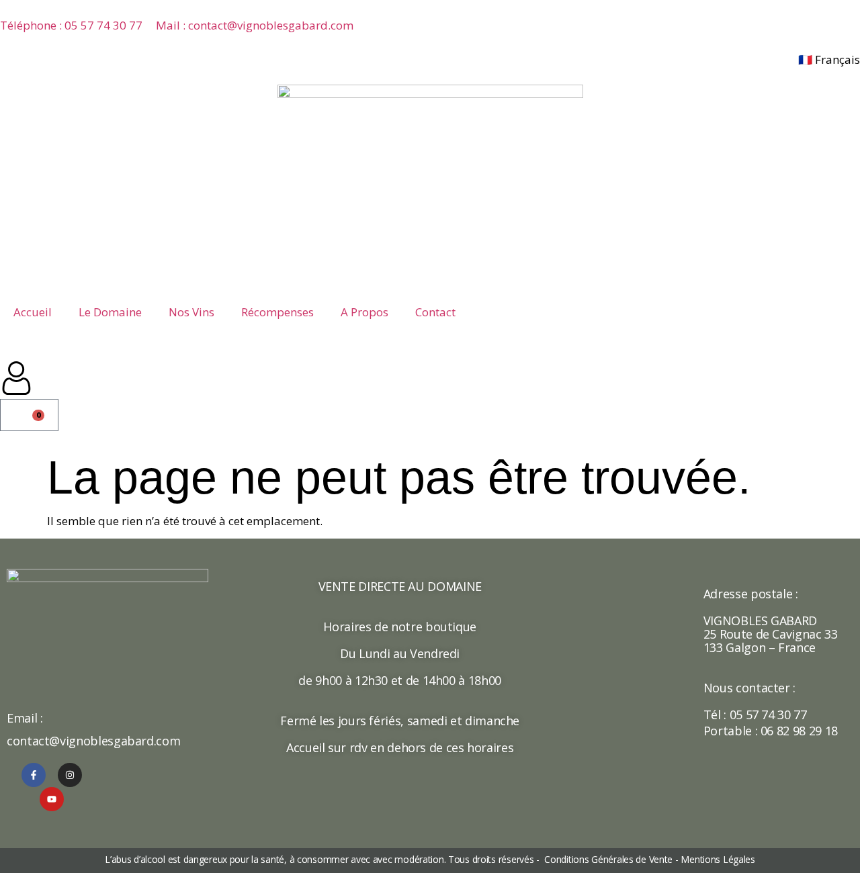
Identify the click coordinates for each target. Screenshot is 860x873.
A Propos (364, 312)
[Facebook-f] (34, 775)
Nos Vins (191, 312)
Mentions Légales (718, 859)
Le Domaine (110, 312)
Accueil (32, 312)
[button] (6, 354)
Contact (435, 312)
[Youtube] (52, 799)
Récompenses (277, 312)
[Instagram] (70, 775)
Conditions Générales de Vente (607, 859)
